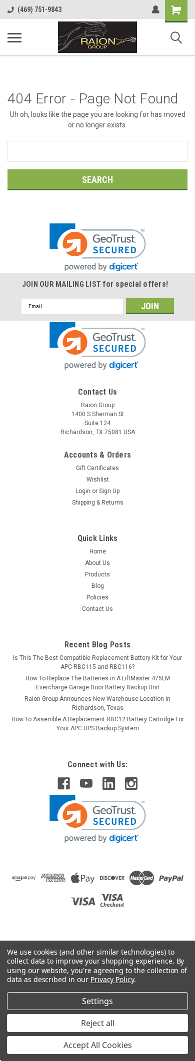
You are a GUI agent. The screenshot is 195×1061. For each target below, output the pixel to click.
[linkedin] (108, 783)
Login (83, 491)
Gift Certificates (97, 468)
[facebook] (64, 783)
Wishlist (97, 479)
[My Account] (156, 9)
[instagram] (131, 783)
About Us (97, 562)
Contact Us (97, 608)
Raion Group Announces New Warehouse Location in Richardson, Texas (97, 703)
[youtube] (86, 783)
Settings (97, 1001)
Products (97, 574)
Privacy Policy (112, 979)
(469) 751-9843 (40, 9)
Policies (97, 597)
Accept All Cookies (98, 1045)
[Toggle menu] (15, 37)
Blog (98, 585)
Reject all (97, 1023)
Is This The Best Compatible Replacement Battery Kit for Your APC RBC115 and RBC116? (97, 662)
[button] (98, 247)
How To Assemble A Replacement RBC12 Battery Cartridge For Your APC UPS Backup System (98, 724)
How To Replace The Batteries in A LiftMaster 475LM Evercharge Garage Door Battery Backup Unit (98, 683)
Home (98, 551)
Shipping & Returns (98, 502)
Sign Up (109, 491)
